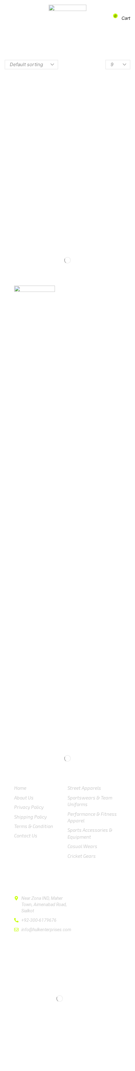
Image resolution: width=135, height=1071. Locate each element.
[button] (14, 18)
